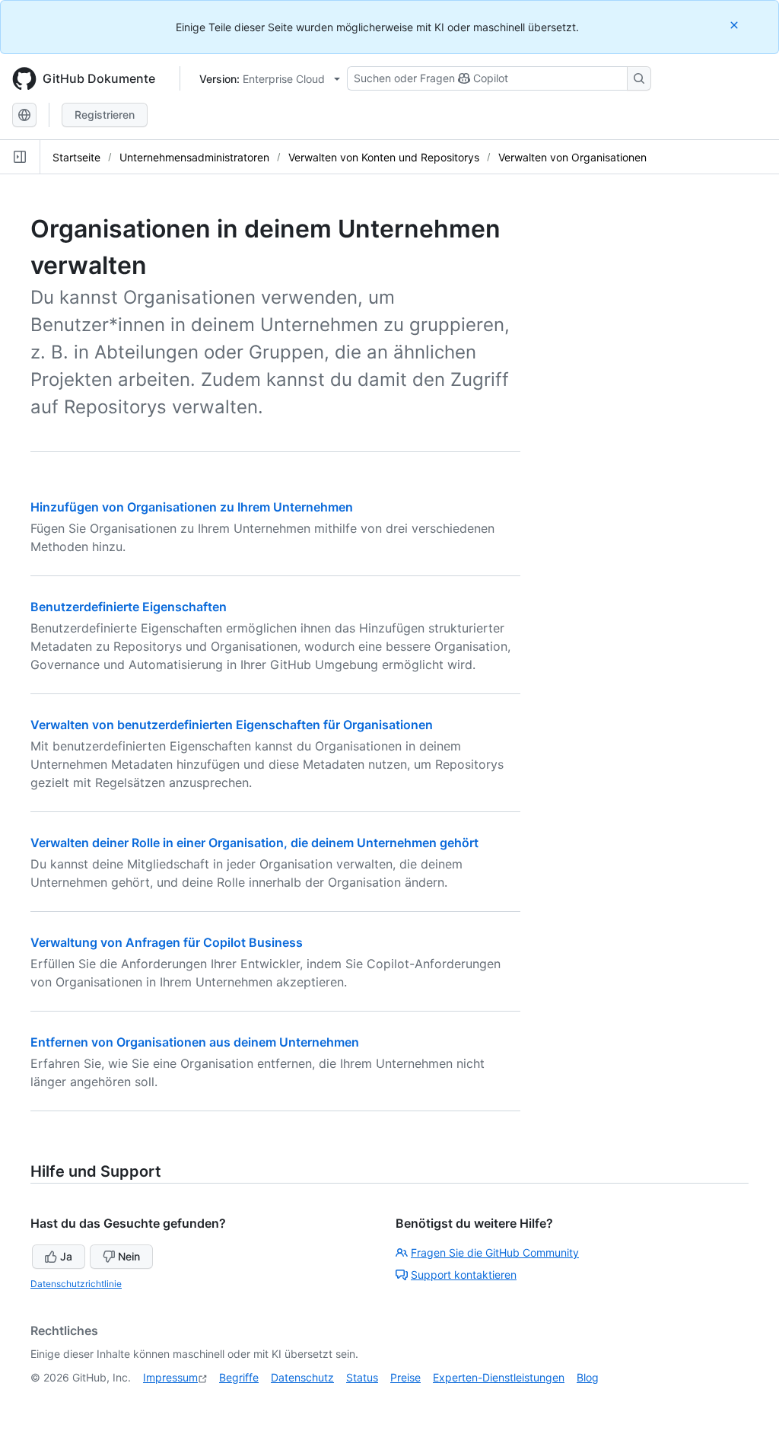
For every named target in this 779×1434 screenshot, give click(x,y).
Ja (66, 1256)
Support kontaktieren (464, 1274)
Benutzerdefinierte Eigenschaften (128, 606)
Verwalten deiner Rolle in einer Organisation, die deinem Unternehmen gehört (254, 842)
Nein (129, 1256)
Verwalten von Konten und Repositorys (383, 157)
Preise (405, 1377)
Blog (588, 1377)
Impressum (170, 1377)
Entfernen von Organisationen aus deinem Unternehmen (194, 1042)
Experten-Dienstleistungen (498, 1377)
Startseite (76, 157)
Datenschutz (302, 1377)
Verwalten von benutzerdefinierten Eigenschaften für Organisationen (231, 724)
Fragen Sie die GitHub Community (495, 1252)
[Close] (735, 24)
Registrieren (105, 114)
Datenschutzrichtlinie (76, 1283)
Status (362, 1377)
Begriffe (239, 1377)
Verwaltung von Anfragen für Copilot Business (166, 942)
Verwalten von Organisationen (572, 157)
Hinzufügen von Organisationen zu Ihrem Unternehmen (191, 507)
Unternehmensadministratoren (194, 157)
